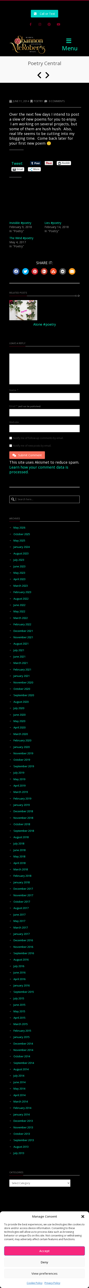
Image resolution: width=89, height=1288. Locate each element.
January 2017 (21, 934)
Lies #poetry (52, 223)
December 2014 (23, 1043)
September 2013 (23, 1140)
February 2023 (22, 592)
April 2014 (19, 1095)
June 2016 (19, 972)
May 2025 (19, 540)
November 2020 (23, 682)
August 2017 (21, 908)
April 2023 (19, 579)
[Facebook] (30, 25)
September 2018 (23, 831)
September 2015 (23, 992)
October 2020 (21, 689)
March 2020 (20, 734)
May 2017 (19, 921)
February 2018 (22, 876)
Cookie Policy (34, 1283)
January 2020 (21, 747)
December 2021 (23, 631)
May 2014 (19, 1088)
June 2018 (19, 850)
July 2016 (18, 966)
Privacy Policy (52, 1283)
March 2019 (20, 792)
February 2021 (22, 669)
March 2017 (20, 927)
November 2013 (23, 1127)
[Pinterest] (49, 25)
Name (13, 390)
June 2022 (19, 605)
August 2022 (21, 598)
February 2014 (22, 1108)
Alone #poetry (44, 324)
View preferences (44, 1273)
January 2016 (21, 985)
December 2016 (23, 940)
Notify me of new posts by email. (32, 445)
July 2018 (18, 843)
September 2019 (23, 766)
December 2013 (23, 1121)
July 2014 (18, 1075)
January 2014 (21, 1114)
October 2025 (21, 534)
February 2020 (22, 740)
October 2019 (21, 760)
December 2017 (23, 889)
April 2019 (19, 785)
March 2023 (20, 586)
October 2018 (21, 824)
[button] (83, 1216)
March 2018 (20, 869)
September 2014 (23, 1063)
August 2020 (21, 702)
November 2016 (23, 947)
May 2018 (19, 856)
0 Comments (56, 101)
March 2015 (20, 1024)
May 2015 (19, 1011)
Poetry (38, 101)
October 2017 (21, 901)
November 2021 (23, 637)
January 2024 (21, 547)
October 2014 (21, 1056)
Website (14, 422)
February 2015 (22, 1030)
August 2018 (21, 837)
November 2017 (23, 895)
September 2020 (23, 695)
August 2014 (21, 1069)
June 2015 (19, 1005)
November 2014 (23, 1050)
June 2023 (19, 566)
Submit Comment (30, 455)
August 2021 (21, 643)
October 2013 (21, 1134)
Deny (44, 1262)
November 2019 (23, 753)
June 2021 (19, 656)
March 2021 (20, 663)
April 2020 (19, 727)
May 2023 (19, 573)
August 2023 (21, 553)
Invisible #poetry (20, 223)
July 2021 (18, 650)
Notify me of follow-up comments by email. (38, 438)
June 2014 (19, 1082)
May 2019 (19, 779)
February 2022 (22, 624)
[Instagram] (40, 25)
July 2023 (18, 560)
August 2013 (21, 1147)
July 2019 (18, 772)
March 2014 (20, 1101)
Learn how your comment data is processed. (38, 469)
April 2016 (19, 979)
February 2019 (22, 798)
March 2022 (20, 618)
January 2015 (21, 1037)
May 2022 (19, 611)
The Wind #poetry (21, 238)
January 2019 (21, 805)
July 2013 (18, 1153)
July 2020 (18, 708)
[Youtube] (58, 25)
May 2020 (19, 721)
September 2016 (23, 953)
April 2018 (19, 863)
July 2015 (18, 998)
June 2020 (19, 715)
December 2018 (23, 811)
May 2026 (19, 527)
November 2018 (23, 818)
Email (24, 406)
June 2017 (19, 914)
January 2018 (21, 882)
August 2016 (21, 959)
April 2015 (19, 1018)
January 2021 (21, 676)
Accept (44, 1251)
